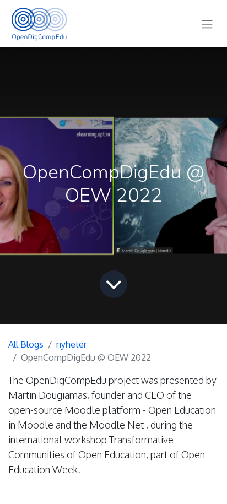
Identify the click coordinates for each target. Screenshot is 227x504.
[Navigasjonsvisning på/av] (207, 23)
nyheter (71, 344)
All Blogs (26, 344)
